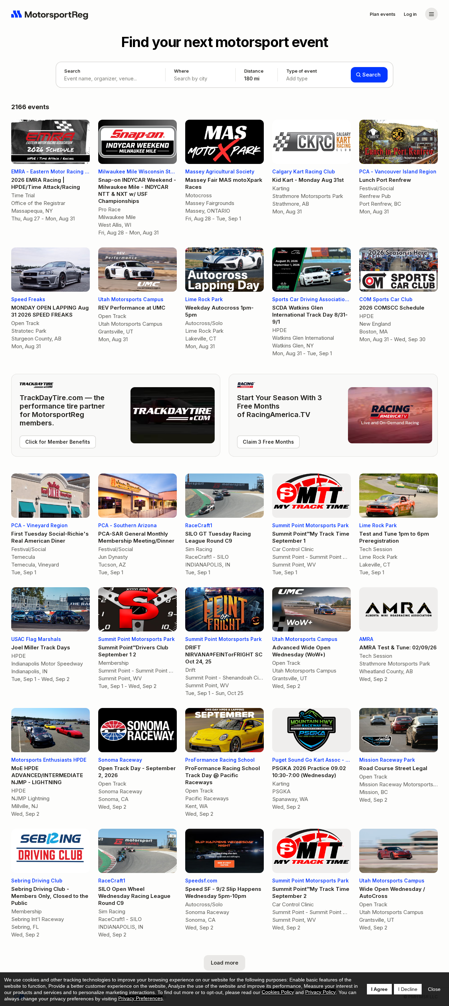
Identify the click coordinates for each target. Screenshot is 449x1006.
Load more (224, 962)
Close (434, 989)
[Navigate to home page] (49, 14)
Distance (253, 74)
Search (72, 71)
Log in (410, 14)
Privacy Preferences (140, 998)
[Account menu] (431, 14)
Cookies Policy (278, 992)
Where (181, 71)
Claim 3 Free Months (268, 442)
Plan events (382, 14)
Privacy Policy (320, 992)
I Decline (407, 989)
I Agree (379, 989)
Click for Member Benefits (57, 442)
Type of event (301, 74)
